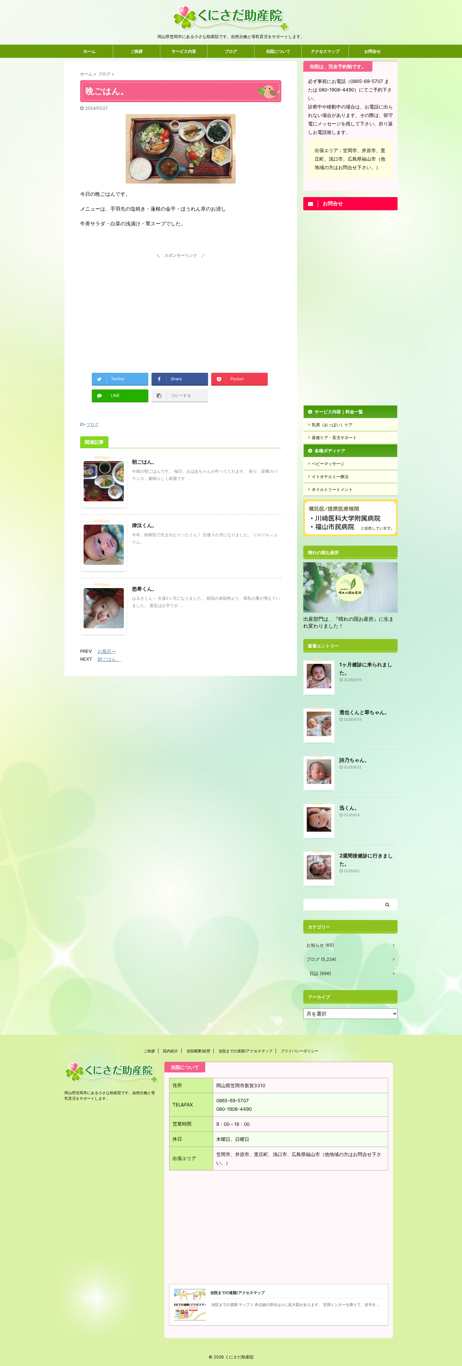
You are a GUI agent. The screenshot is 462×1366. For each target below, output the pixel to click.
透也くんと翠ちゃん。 (364, 712)
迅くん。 (349, 808)
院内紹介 (170, 1051)
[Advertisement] (181, 304)
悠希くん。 (144, 589)
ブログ (231, 51)
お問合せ (372, 51)
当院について (278, 51)
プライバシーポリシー (299, 1051)
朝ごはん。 (144, 462)
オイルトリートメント (332, 489)
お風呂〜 (106, 651)
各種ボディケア (330, 450)
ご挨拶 (136, 51)
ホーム (89, 51)
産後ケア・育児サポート (334, 437)
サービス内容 (184, 51)
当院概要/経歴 (198, 1051)
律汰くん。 (144, 525)
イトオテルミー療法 (330, 476)
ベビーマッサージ (328, 463)
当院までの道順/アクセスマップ (245, 1051)
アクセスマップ (325, 51)
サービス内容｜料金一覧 (339, 411)
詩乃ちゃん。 (354, 760)
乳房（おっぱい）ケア (332, 424)
